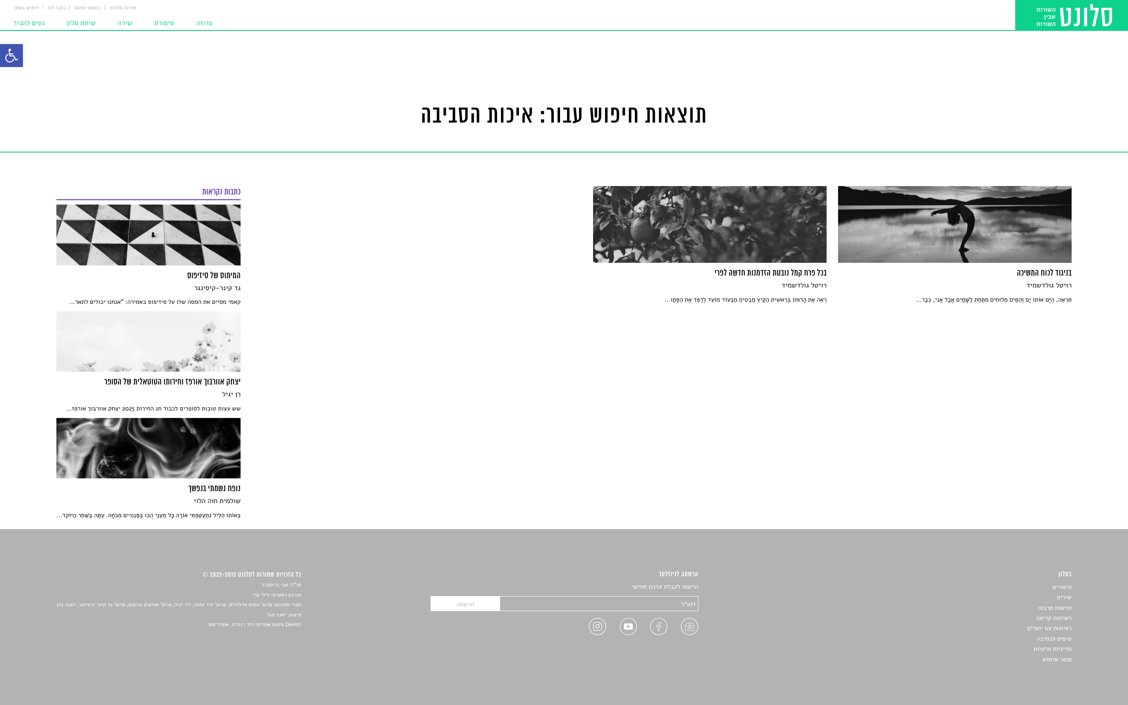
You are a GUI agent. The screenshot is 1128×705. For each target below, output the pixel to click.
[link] (11, 55)
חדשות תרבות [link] (1055, 608)
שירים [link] (1064, 597)
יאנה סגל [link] (276, 615)
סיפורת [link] (164, 23)
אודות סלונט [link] (123, 7)
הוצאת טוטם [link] (88, 7)
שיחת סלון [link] (81, 23)
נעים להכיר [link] (29, 23)
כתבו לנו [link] (57, 7)
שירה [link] (125, 23)
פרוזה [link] (204, 23)
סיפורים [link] (1062, 587)
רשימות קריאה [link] (1054, 618)
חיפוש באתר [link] (26, 7)
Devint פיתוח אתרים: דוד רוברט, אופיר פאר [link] (254, 624)
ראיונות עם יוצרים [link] (1049, 628)
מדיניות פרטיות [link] (1053, 649)
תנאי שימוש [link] (1057, 659)
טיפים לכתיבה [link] (1054, 638)
